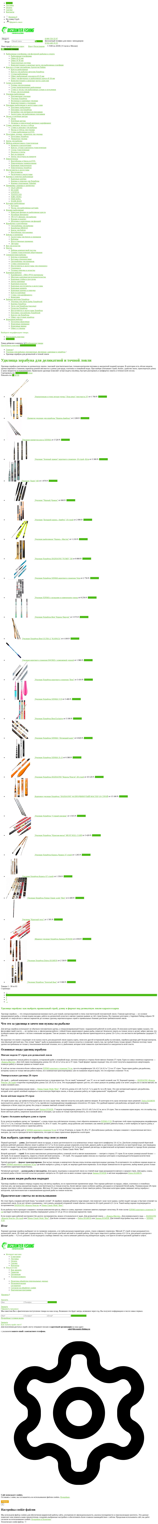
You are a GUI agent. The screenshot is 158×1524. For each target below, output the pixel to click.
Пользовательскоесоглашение (18, 1284)
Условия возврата (18, 1277)
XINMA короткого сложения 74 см (57, 1068)
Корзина (12, 17)
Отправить (52, 1302)
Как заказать (16, 1270)
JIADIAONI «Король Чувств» (26, 1205)
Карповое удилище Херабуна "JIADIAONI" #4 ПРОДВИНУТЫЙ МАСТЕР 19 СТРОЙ (71, 796)
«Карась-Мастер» (8, 1062)
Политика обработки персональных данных (29, 1281)
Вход (30, 46)
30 (13, 375)
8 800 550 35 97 (51, 39)
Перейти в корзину (28, 345)
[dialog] (79, 1417)
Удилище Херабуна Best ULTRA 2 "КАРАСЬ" (41, 639)
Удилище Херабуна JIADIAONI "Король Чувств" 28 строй (59, 777)
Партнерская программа (21, 1290)
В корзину (10, 339)
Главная (9, 3)
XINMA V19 (106, 1121)
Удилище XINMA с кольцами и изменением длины (56, 598)
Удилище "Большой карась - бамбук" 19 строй (54, 520)
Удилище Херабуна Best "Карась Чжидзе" (52, 617)
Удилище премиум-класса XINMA (36, 440)
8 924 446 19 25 (51, 43)
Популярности (21, 373)
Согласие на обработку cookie (23, 1288)
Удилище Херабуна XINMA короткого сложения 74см (57, 578)
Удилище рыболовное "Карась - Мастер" (52, 539)
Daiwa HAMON (148, 1101)
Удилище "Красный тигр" (33, 919)
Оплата (9, 7)
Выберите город (17, 46)
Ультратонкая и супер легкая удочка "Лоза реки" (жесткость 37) (61, 397)
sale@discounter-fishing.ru (79, 1329)
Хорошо (5, 1502)
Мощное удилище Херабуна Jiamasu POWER (54, 939)
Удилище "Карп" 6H (30, 481)
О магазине (15, 1256)
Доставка (10, 5)
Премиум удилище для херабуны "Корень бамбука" (49, 418)
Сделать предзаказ (78, 1316)
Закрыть (4, 1307)
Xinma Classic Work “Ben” (48, 1089)
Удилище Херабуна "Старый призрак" (51, 816)
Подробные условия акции (12, 1318)
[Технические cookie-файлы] (25, 1522)
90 (18, 375)
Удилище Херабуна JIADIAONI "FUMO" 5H (53, 559)
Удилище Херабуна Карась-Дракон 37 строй (53, 855)
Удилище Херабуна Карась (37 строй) (38, 876)
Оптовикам (15, 1274)
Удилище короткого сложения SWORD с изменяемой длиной (48, 660)
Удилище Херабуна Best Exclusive (49, 718)
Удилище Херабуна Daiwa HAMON (42, 960)
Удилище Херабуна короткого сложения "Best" (54, 680)
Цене (30, 373)
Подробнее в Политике (41, 1519)
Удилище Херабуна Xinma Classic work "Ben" (46, 898)
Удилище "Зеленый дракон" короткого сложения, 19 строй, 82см (62, 459)
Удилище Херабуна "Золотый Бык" (42, 982)
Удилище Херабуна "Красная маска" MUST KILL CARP (58, 835)
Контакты (10, 12)
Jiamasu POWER (46, 1109)
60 (16, 375)
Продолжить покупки (15, 337)
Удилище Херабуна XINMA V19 (48, 699)
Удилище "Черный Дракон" (46, 500)
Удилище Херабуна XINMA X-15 (49, 757)
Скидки (9, 10)
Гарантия (15, 1272)
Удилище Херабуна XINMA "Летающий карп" (54, 738)
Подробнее (64, 1497)
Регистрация (39, 46)
